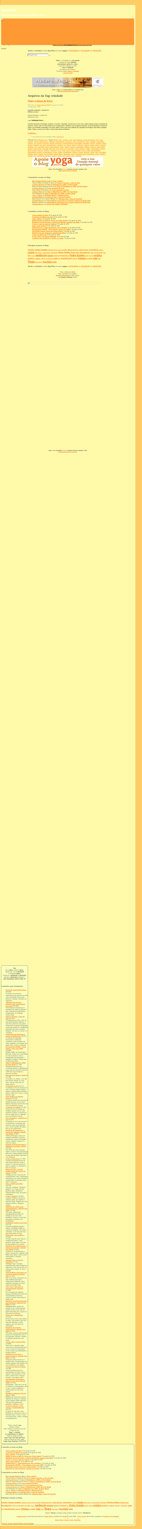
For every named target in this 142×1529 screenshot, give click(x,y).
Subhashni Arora (42, 140)
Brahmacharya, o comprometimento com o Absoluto (49, 227)
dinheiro (92, 143)
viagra (59, 156)
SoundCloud (66, 258)
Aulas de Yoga (59, 1520)
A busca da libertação (39, 235)
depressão (46, 143)
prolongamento (47, 152)
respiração (49, 258)
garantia (72, 147)
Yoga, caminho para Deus (14, 1184)
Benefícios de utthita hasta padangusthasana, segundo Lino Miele (16, 1208)
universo (48, 156)
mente (50, 255)
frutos (47, 147)
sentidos (40, 154)
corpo (87, 142)
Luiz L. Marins (37, 195)
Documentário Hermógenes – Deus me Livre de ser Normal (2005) (15, 1381)
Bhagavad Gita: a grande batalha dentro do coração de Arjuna (15, 1171)
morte (29, 150)
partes (63, 150)
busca (101, 140)
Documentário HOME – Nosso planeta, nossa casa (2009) (51, 229)
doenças (30, 145)
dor (41, 145)
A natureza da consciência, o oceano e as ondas (47, 238)
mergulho (71, 149)
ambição (65, 140)
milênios (82, 149)
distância (99, 143)
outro (59, 150)
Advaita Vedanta (34, 250)
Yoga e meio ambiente (39, 226)
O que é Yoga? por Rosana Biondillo (44, 236)
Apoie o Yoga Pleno (70, 45)
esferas (69, 145)
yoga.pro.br (59, 136)
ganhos (67, 147)
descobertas (58, 143)
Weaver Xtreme (81, 1516)
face (36, 147)
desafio (52, 143)
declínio (39, 143)
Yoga (72, 156)
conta (74, 142)
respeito (80, 152)
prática (98, 255)
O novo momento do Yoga (55, 188)
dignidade (86, 143)
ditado (104, 143)
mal (65, 149)
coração (101, 250)
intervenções (37, 149)
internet (30, 149)
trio (35, 156)
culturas (30, 143)
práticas (31, 258)
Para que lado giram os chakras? (17, 1075)
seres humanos (48, 154)
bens (97, 140)
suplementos (90, 154)
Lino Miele (27, 1505)
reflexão (43, 258)
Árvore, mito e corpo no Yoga (15, 1342)
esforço (74, 145)
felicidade (41, 147)
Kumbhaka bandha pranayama (16, 1223)
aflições (55, 140)
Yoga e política (58, 181)
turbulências (40, 156)
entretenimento (51, 145)
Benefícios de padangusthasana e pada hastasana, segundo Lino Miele (17, 1302)
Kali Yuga (52, 149)
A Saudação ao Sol (12, 1086)
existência (31, 147)
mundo (34, 150)
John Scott (94, 252)
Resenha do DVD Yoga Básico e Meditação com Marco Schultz (16, 1145)
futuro (62, 147)
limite (61, 149)
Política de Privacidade (26, 1523)
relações (74, 152)
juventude (45, 149)
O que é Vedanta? (12, 1196)
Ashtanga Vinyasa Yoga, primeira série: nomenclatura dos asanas (15, 1004)
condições (52, 142)
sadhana (30, 154)
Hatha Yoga (75, 252)
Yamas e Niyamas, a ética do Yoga (68, 183)
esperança (80, 145)
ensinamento (47, 252)
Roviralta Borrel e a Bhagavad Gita (57, 195)
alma (60, 140)
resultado (86, 152)
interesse (93, 147)
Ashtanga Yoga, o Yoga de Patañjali (58, 197)
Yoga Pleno (8, 10)
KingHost (116, 1516)
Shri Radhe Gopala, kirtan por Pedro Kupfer (47, 231)
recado (60, 152)
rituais (92, 152)
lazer (57, 149)
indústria (87, 147)
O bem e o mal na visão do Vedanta (44, 224)
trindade (30, 156)
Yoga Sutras (38, 262)
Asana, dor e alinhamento (14, 1315)
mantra (33, 255)
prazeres (39, 152)
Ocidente (46, 150)
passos (68, 150)
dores (44, 145)
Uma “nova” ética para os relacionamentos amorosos (14, 1287)
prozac (55, 152)
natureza (40, 150)
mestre (76, 149)
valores (74, 258)
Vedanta (82, 258)
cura (35, 143)
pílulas (78, 150)
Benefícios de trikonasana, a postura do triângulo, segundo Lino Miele (16, 1132)
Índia (54, 262)
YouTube (47, 261)
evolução (103, 145)
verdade (89, 258)
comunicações (43, 142)
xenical (68, 156)
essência (86, 145)
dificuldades (78, 143)
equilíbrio (60, 145)
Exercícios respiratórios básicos (16, 990)
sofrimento (66, 154)
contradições (81, 142)
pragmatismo (32, 152)
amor (70, 140)
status (73, 154)
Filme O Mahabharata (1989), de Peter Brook (62, 185)
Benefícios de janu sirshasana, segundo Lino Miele (49, 233)
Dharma (40, 252)
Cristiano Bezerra (38, 185)
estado (92, 145)
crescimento (100, 142)
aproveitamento (78, 140)
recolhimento (67, 152)
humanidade (79, 147)
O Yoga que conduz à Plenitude (57, 204)
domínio (36, 145)
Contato (66, 1520)
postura (91, 255)
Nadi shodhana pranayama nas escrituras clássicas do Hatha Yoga (69, 200)
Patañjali (63, 255)
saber (96, 152)
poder (88, 150)
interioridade (101, 147)
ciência (36, 142)
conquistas (68, 142)
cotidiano (93, 142)
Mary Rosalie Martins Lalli (41, 181)
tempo (97, 154)
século (35, 154)
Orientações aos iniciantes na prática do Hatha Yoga (15, 1035)
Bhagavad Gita (73, 250)
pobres (83, 150)
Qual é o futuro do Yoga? (40, 101)
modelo (88, 149)
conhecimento (60, 142)
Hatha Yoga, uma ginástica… (15, 1235)
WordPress (66, 1516)
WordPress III (108, 1516)
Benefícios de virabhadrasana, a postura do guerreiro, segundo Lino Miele (16, 1247)
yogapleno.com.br (21, 1516)
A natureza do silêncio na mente (43, 217)
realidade (37, 258)
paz (68, 255)
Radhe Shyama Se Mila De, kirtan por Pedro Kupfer (50, 220)
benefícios (64, 250)
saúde (55, 258)
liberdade (100, 252)
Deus (36, 252)
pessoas (73, 150)
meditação (41, 255)
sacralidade (102, 152)
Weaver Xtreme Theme (10, 1523)
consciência (93, 250)
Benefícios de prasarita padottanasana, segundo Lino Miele (15, 1329)
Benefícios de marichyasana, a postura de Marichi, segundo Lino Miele (56, 222)
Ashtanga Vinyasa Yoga (54, 250)
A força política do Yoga (40, 215)
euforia (97, 145)
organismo (53, 150)
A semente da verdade (13, 1107)
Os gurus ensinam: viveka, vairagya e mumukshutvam (15, 1406)
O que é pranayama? (13, 1159)
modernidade (95, 149)
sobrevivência (58, 154)
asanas (44, 249)
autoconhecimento (89, 140)
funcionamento (54, 147)
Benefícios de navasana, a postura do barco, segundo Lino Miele (16, 1356)
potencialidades (95, 150)
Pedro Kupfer (77, 255)
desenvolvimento (68, 143)
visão (99, 258)
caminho (30, 142)
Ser (59, 258)
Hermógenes (85, 252)
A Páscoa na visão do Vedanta (16, 1367)
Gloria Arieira (64, 252)
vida (63, 156)
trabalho (102, 154)
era (65, 145)
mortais (102, 149)
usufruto (54, 156)
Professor (63, 275)
